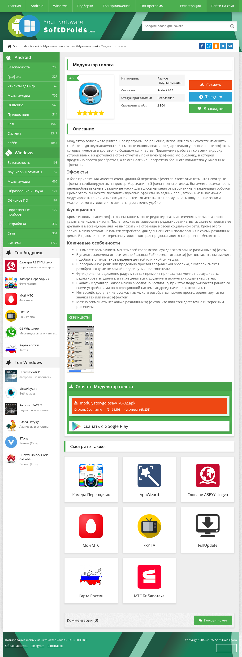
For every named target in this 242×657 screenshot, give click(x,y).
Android (37, 6)
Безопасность (19, 67)
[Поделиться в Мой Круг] (209, 46)
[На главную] (52, 26)
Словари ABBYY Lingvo (207, 494)
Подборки (85, 6)
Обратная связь (16, 646)
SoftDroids (20, 46)
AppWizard (149, 494)
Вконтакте (55, 646)
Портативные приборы (19, 212)
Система (14, 133)
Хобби (12, 143)
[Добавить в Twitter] (223, 46)
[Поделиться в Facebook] (202, 46)
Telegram (213, 96)
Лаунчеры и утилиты (25, 172)
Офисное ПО (18, 200)
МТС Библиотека (149, 596)
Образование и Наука (25, 191)
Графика (14, 76)
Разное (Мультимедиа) (82, 46)
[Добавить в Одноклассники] (216, 46)
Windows (60, 6)
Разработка (17, 224)
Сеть (11, 124)
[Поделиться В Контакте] (230, 46)
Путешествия (18, 114)
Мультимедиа (53, 46)
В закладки (214, 108)
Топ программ (151, 6)
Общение (15, 105)
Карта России (91, 596)
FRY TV (149, 545)
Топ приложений (116, 6)
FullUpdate (207, 545)
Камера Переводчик (91, 494)
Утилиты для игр (21, 86)
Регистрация (190, 6)
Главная (14, 6)
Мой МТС (91, 545)
